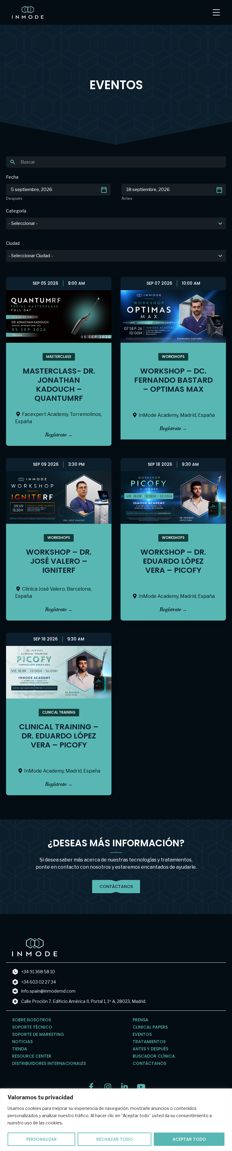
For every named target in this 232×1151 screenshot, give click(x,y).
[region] (116, 1119)
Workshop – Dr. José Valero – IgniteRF (59, 561)
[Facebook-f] (91, 1087)
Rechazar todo (114, 1139)
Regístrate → (58, 435)
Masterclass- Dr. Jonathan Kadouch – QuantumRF (59, 385)
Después (14, 198)
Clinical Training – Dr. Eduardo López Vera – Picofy (58, 735)
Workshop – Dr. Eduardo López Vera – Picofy (173, 561)
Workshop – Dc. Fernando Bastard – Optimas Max (173, 380)
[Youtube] (141, 1087)
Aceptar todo (189, 1139)
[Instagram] (107, 1087)
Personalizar (41, 1139)
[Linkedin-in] (124, 1087)
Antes (126, 198)
